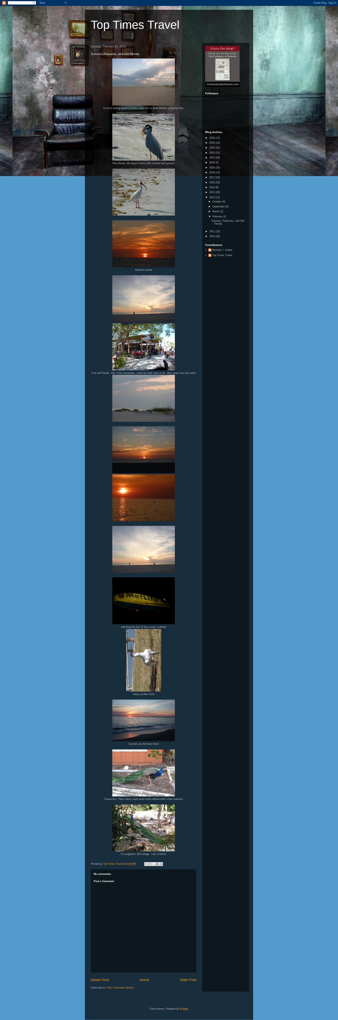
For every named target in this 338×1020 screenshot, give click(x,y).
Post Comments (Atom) (120, 987)
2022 (212, 157)
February (217, 216)
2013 (212, 192)
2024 (212, 147)
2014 (212, 187)
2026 (212, 137)
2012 (212, 197)
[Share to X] (154, 864)
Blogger (184, 1008)
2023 (212, 152)
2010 (212, 236)
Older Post (188, 980)
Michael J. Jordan (222, 249)
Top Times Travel (135, 24)
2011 (212, 231)
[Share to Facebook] (157, 864)
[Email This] (146, 864)
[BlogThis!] (150, 864)
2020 (212, 162)
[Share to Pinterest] (161, 864)
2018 (212, 172)
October (217, 201)
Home (144, 980)
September (219, 206)
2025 (212, 142)
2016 (212, 182)
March (216, 211)
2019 (212, 167)
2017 (212, 177)
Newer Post (100, 980)
